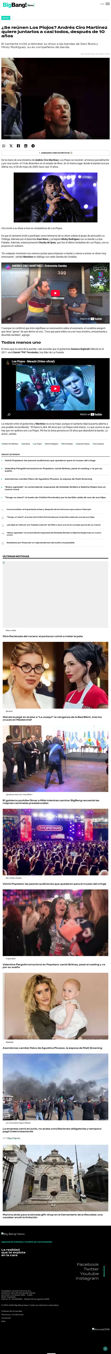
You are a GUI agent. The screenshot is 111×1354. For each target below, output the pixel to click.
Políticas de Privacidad (11, 1311)
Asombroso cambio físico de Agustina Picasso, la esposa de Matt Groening (48, 479)
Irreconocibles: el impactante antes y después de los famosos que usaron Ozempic (49, 509)
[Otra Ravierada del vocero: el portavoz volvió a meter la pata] (55, 594)
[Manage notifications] (105, 1349)
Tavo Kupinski (98, 444)
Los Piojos (38, 444)
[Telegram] (33, 145)
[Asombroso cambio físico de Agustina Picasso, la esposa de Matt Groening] (55, 1006)
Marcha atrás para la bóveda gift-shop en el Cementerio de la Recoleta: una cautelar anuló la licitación (53, 1216)
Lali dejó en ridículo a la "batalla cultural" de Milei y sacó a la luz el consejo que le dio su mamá (53, 525)
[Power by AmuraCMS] (101, 1329)
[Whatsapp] (3, 145)
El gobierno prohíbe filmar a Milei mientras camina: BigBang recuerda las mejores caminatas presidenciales (51, 802)
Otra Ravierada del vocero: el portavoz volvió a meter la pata (43, 636)
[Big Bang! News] (18, 5)
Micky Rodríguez (51, 444)
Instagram (87, 1278)
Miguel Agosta (13, 1138)
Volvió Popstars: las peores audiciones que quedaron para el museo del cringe (50, 460)
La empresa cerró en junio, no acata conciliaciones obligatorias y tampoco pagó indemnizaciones (52, 1130)
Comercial (6, 1318)
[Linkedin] (25, 145)
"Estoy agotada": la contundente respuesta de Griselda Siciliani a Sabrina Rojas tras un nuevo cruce (55, 488)
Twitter (91, 1268)
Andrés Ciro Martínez (10, 444)
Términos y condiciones (12, 1315)
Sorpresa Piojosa (82, 444)
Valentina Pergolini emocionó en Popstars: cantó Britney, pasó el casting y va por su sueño (53, 470)
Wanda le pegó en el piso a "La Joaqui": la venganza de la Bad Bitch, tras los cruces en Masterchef (52, 718)
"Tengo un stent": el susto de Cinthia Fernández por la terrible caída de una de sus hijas (55, 497)
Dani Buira (26, 444)
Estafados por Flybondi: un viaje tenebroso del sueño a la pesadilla (40, 543)
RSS (3, 1321)
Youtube (89, 1273)
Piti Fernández (67, 444)
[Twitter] (11, 145)
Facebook (88, 1264)
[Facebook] (18, 145)
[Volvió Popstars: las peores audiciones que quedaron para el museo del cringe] (55, 842)
